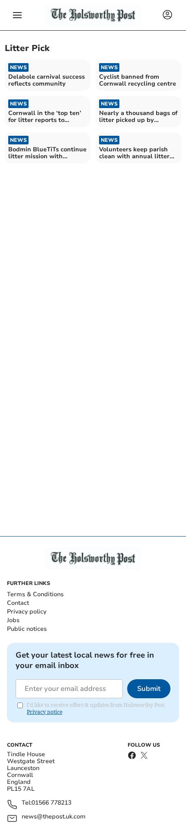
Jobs (13, 620)
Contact (18, 603)
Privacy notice (44, 712)
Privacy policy (26, 611)
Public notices (27, 629)
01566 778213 (51, 803)
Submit (148, 688)
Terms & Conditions (35, 594)
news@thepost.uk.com (54, 817)
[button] (17, 15)
